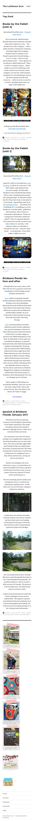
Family (23, 401)
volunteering (21, 139)
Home (5, 793)
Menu (28, 6)
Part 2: (7, 325)
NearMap (13, 404)
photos (19, 404)
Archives (5, 798)
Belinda (7, 137)
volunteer (21, 269)
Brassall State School (10, 205)
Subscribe (6, 806)
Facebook (6, 802)
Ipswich (8, 404)
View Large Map (17, 396)
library (16, 139)
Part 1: (7, 298)
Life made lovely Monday (17, 129)
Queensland (26, 614)
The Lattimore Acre (13, 6)
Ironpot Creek (15, 465)
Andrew (7, 401)
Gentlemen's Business (9, 402)
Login (4, 810)
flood (12, 139)
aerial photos (20, 402)
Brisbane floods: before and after (15, 280)
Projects (23, 137)
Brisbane (27, 402)
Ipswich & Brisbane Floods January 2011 (15, 413)
